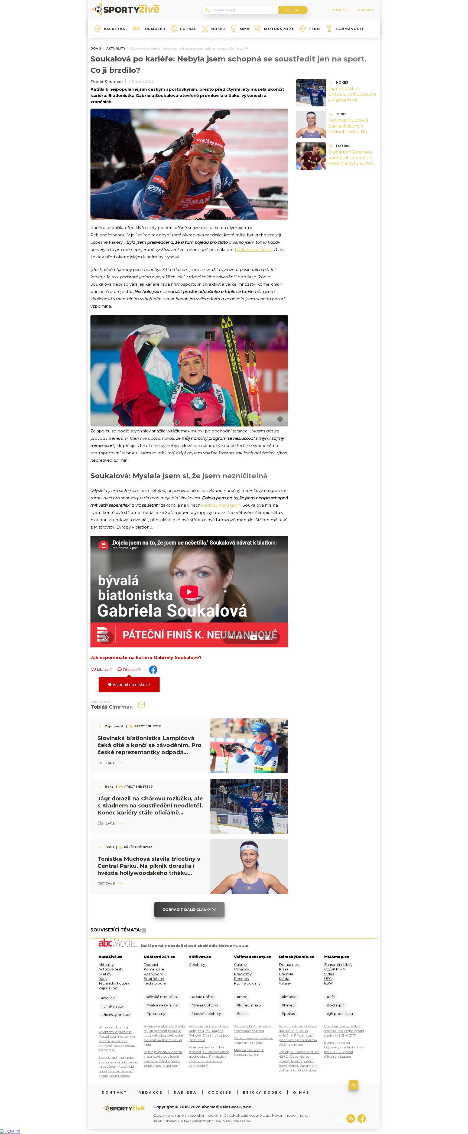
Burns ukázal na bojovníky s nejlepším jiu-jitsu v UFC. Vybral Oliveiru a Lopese (344, 1049)
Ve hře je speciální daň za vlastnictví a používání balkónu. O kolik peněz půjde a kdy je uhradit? (163, 1059)
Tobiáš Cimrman (106, 81)
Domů (95, 48)
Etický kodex (262, 1092)
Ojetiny (105, 974)
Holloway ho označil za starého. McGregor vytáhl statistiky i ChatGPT (344, 1030)
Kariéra (185, 1092)
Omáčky (241, 969)
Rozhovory (153, 974)
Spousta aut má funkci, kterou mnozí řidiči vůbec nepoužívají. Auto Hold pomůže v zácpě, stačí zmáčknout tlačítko (119, 1066)
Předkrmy (243, 974)
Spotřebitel (154, 978)
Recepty (241, 978)
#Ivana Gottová (204, 1005)
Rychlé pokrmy (247, 983)
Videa (329, 974)
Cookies (220, 1092)
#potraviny (156, 1013)
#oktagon (335, 1005)
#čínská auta (112, 1006)
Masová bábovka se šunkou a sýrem (249, 1052)
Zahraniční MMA (338, 964)
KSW (328, 983)
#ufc (331, 997)
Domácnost (289, 964)
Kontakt (114, 1092)
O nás (301, 1092)
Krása (283, 969)
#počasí (288, 1013)
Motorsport (279, 29)
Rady (103, 978)
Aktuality (115, 48)
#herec (288, 1005)
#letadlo (289, 997)
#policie (108, 998)
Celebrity (197, 964)
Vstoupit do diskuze (130, 684)
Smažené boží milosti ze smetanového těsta (252, 1028)
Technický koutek (114, 983)
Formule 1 (153, 29)
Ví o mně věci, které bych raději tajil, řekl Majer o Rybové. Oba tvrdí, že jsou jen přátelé (209, 1033)
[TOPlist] (10, 1131)
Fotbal (188, 29)
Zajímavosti (349, 29)
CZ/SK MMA (334, 969)
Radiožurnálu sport (221, 505)
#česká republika (162, 997)
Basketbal (116, 29)
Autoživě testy (111, 969)
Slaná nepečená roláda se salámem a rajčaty (253, 1040)
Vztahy (285, 983)
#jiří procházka (340, 1013)
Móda (284, 978)
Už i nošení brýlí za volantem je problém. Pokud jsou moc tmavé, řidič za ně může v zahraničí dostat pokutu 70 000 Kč (117, 1038)
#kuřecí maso (249, 1005)
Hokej (218, 29)
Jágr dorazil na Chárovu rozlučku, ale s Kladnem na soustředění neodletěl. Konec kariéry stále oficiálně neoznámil (353, 102)
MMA (245, 29)
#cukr (242, 1013)
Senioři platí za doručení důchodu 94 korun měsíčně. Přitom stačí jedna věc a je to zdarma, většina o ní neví (298, 1035)
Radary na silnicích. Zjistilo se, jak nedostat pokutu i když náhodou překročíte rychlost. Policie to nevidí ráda (164, 1035)
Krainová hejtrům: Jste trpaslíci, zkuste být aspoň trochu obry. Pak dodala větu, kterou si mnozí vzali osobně (209, 1056)
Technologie (155, 983)
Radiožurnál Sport (253, 249)
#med (242, 997)
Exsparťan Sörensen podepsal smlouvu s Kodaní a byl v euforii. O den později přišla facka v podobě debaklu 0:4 (351, 166)
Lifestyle (286, 974)
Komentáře (154, 969)
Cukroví (241, 964)
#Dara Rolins (202, 997)
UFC (328, 978)
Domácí (151, 964)
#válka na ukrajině (162, 1005)
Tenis (314, 29)
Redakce (150, 1092)
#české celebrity (206, 1013)
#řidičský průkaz (115, 1014)
